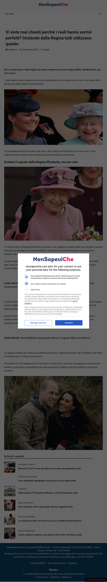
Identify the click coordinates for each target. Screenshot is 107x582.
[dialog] (53, 291)
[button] (53, 290)
